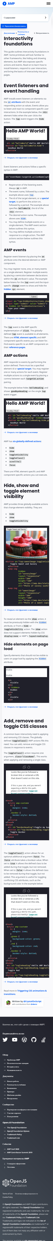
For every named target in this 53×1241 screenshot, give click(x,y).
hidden (7, 289)
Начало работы (13, 1081)
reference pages (17, 347)
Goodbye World (12, 139)
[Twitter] (5, 1039)
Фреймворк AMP (13, 1060)
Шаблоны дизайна (14, 1095)
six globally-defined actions (27, 441)
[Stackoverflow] (43, 1039)
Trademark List (13, 1138)
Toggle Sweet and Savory (16, 529)
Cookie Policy (8, 1197)
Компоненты (12, 1088)
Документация (9, 33)
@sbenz (34, 1004)
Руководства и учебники (23, 33)
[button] (48, 3)
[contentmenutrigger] (25, 17)
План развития (12, 1116)
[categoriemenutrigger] (14, 26)
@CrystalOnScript (32, 1001)
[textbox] (18, 296)
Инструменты (12, 1098)
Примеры (10, 1091)
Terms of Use (8, 1193)
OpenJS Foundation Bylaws (18, 1131)
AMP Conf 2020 (13, 1149)
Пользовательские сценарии (17, 1063)
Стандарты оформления (16, 1163)
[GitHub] (33, 1039)
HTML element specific (25, 337)
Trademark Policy (14, 1134)
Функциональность (14, 1070)
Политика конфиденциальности (26, 1193)
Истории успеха (13, 1067)
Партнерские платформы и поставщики (22, 1109)
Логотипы (11, 1167)
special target (24, 368)
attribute (14, 102)
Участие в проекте (14, 1113)
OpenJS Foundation (13, 1204)
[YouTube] (14, 1039)
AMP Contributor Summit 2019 (19, 1152)
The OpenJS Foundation (17, 1127)
